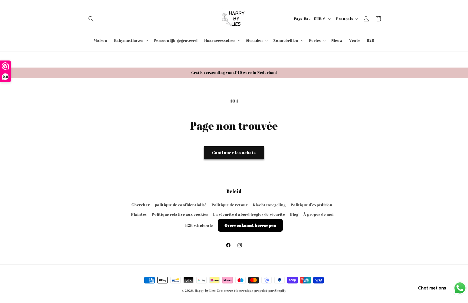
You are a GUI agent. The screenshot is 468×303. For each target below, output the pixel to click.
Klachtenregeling (269, 204)
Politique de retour (230, 204)
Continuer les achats (234, 152)
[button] (91, 19)
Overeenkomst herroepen (250, 225)
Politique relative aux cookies (180, 213)
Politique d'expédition (311, 204)
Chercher (140, 204)
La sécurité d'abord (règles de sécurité (249, 213)
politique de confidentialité (181, 204)
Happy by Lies (205, 290)
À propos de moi (318, 213)
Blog (294, 213)
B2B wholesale (199, 225)
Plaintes (139, 213)
